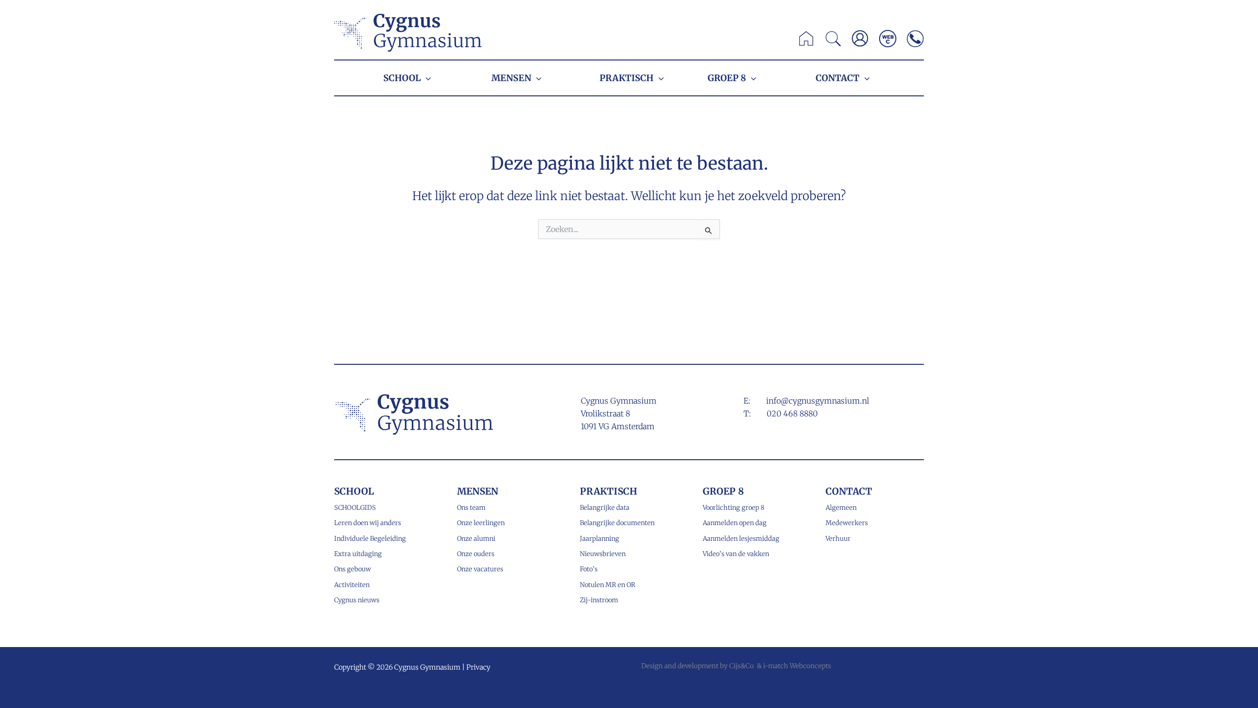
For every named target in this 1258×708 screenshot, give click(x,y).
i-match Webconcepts (797, 666)
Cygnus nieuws (356, 600)
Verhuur (838, 538)
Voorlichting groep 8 (734, 507)
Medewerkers (847, 523)
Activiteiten (352, 585)
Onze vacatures (480, 569)
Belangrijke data (604, 507)
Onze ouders (475, 554)
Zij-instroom (599, 600)
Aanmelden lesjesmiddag (741, 538)
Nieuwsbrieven (603, 554)
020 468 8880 (792, 413)
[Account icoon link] (860, 38)
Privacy (478, 667)
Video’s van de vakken (736, 554)
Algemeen (841, 507)
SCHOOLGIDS (355, 507)
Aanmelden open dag (735, 523)
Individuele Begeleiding (370, 538)
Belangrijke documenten (617, 523)
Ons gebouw (352, 569)
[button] (833, 41)
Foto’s (589, 569)
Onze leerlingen (481, 523)
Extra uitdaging (358, 554)
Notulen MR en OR (607, 585)
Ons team (471, 507)
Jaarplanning (599, 538)
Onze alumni (476, 538)
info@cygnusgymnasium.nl (817, 401)
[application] (426, 77)
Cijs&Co (741, 666)
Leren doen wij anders (367, 523)
